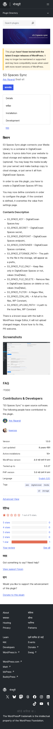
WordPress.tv (11, 652)
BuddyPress (10, 676)
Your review (9, 547)
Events (31, 642)
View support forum (13, 569)
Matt (7, 666)
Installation (11, 113)
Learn (6, 637)
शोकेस (30, 612)
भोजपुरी (12, 689)
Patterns (32, 627)
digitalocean (36, 485)
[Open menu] (48, 4)
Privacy (7, 627)
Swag (32, 652)
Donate (33, 647)
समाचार (6, 617)
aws (27, 485)
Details (9, 98)
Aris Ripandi (9, 79)
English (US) (44, 478)
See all (46, 547)
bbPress (8, 671)
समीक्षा (8, 105)
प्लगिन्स (31, 622)
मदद (7, 128)
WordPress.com (12, 661)
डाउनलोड (8, 87)
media (46, 485)
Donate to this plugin (13, 594)
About (6, 612)
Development (13, 120)
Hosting (7, 622)
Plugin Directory (10, 13)
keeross (13, 430)
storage (45, 491)
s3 (39, 491)
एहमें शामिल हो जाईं (35, 637)
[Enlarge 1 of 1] (46, 345)
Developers (9, 647)
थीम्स (30, 617)
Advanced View (11, 499)
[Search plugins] (33, 23)
